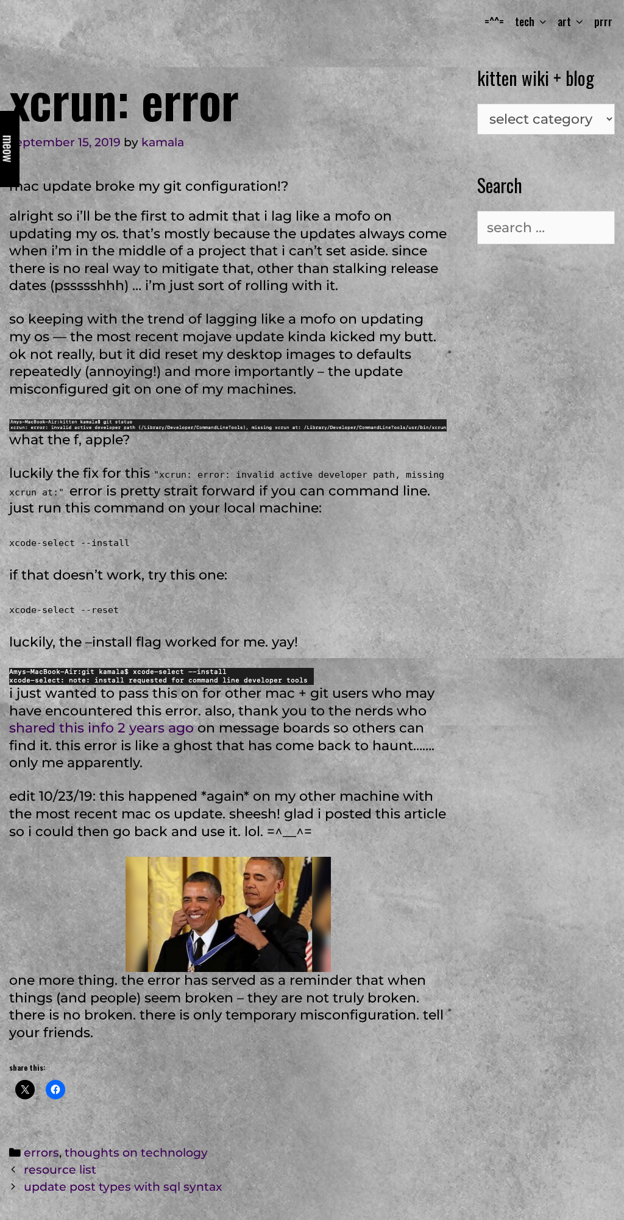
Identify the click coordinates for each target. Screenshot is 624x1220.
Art (564, 21)
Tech (524, 21)
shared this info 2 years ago (101, 728)
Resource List (60, 1170)
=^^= (494, 21)
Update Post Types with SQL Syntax (123, 1187)
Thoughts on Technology (136, 1153)
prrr (603, 21)
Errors (41, 1153)
